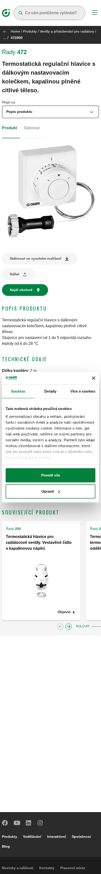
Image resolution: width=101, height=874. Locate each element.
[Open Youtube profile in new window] (17, 823)
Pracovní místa (72, 868)
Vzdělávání (32, 837)
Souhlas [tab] (18, 391)
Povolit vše (50, 475)
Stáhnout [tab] (31, 128)
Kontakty (46, 868)
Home (15, 31)
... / (5, 37)
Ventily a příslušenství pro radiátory (67, 31)
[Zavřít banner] (93, 378)
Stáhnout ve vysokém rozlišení (35, 258)
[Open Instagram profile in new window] (40, 823)
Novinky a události (17, 868)
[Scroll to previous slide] (60, 626)
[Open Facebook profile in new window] (5, 823)
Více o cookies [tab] (82, 391)
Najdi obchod (21, 290)
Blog (6, 846)
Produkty (30, 31)
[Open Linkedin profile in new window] (28, 823)
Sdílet (14, 274)
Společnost (81, 837)
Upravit (47, 491)
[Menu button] (94, 13)
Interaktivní (56, 837)
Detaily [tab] (50, 391)
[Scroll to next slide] (68, 626)
